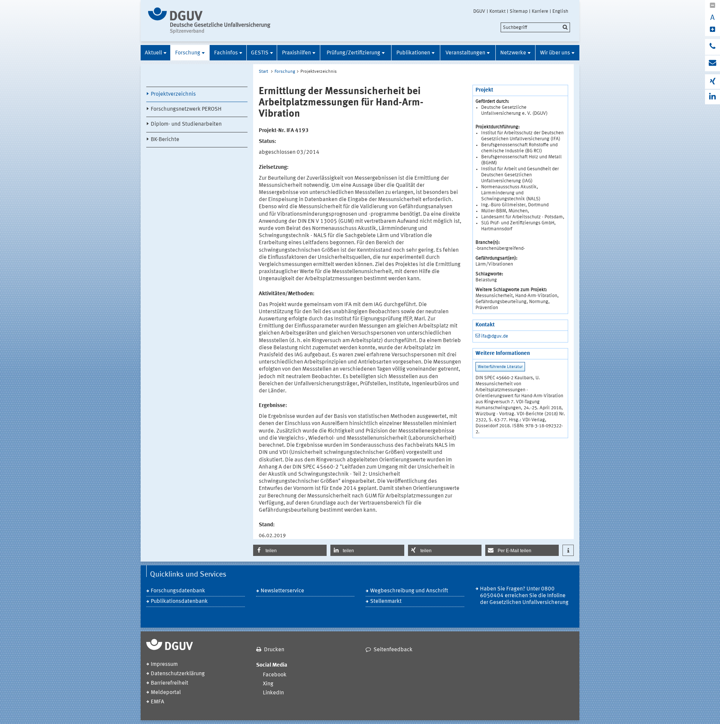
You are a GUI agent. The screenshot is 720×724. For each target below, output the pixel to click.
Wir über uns (555, 53)
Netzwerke (513, 53)
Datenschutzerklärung (178, 674)
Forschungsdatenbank (178, 591)
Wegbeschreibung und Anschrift (409, 591)
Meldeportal (166, 692)
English (560, 11)
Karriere (540, 11)
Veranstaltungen (465, 53)
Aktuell (153, 53)
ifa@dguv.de (494, 336)
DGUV (479, 11)
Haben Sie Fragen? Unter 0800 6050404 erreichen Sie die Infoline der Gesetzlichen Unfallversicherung (524, 595)
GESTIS (259, 53)
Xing (268, 684)
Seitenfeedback (393, 650)
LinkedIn (273, 693)
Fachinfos (226, 53)
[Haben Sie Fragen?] (712, 47)
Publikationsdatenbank (179, 601)
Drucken (274, 650)
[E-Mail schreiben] (712, 63)
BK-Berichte (165, 140)
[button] (290, 550)
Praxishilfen (296, 53)
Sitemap (519, 11)
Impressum (164, 664)
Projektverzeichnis (173, 94)
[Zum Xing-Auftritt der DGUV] (712, 81)
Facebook (274, 675)
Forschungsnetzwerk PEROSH (186, 109)
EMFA (157, 702)
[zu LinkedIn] (712, 97)
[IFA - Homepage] (211, 21)
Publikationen (413, 53)
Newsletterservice (282, 591)
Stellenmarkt (386, 601)
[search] (535, 27)
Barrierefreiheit (169, 683)
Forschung (187, 53)
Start (263, 71)
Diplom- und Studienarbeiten (186, 124)
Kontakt (497, 11)
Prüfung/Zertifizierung (353, 53)
